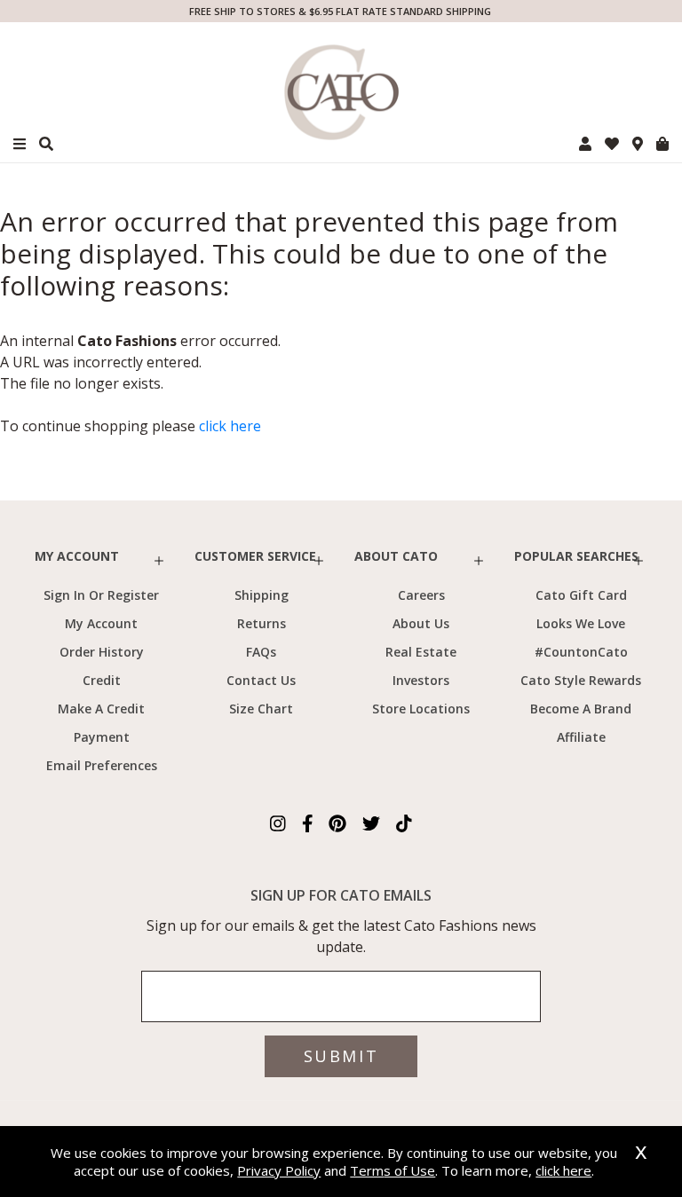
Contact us (261, 680)
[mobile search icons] (46, 144)
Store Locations (421, 708)
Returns (261, 623)
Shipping (261, 595)
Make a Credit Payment (101, 722)
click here (230, 426)
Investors (421, 680)
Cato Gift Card (581, 595)
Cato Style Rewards (580, 680)
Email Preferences (101, 765)
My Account (101, 623)
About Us (421, 623)
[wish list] (612, 144)
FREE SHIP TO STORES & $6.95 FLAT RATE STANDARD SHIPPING (340, 11)
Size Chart (261, 708)
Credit (102, 680)
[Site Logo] (341, 92)
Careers (421, 595)
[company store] (637, 144)
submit (341, 1056)
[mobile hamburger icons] (19, 144)
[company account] (585, 144)
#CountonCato (581, 651)
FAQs (261, 651)
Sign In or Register (101, 595)
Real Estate (420, 651)
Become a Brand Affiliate (580, 722)
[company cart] (662, 144)
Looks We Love (580, 623)
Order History (101, 651)
